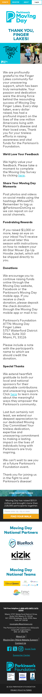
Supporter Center (21, 655)
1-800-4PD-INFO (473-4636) (28, 609)
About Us (20, 636)
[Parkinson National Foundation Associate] (11, 677)
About (26, 2)
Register (15, 2)
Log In (37, 2)
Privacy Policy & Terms (21, 690)
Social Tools (30, 649)
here (21, 175)
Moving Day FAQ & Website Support (20, 639)
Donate (5, 2)
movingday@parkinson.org (21, 624)
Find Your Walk (21, 516)
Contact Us (20, 643)
